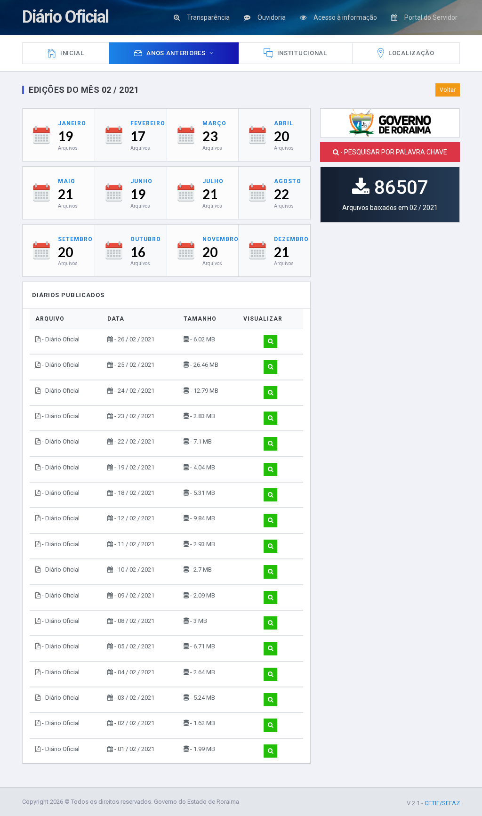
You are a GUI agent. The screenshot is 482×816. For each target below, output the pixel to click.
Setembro (75, 239)
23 (209, 136)
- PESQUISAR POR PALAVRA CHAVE (393, 152)
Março (214, 123)
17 (137, 136)
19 (65, 136)
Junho (141, 181)
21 (65, 194)
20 (281, 136)
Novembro (220, 239)
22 (281, 194)
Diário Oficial (65, 17)
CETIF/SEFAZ (442, 803)
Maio (66, 181)
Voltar (448, 90)
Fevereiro (147, 123)
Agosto (287, 181)
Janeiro (72, 123)
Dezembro (291, 239)
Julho (213, 181)
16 (137, 252)
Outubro (145, 239)
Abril (283, 123)
